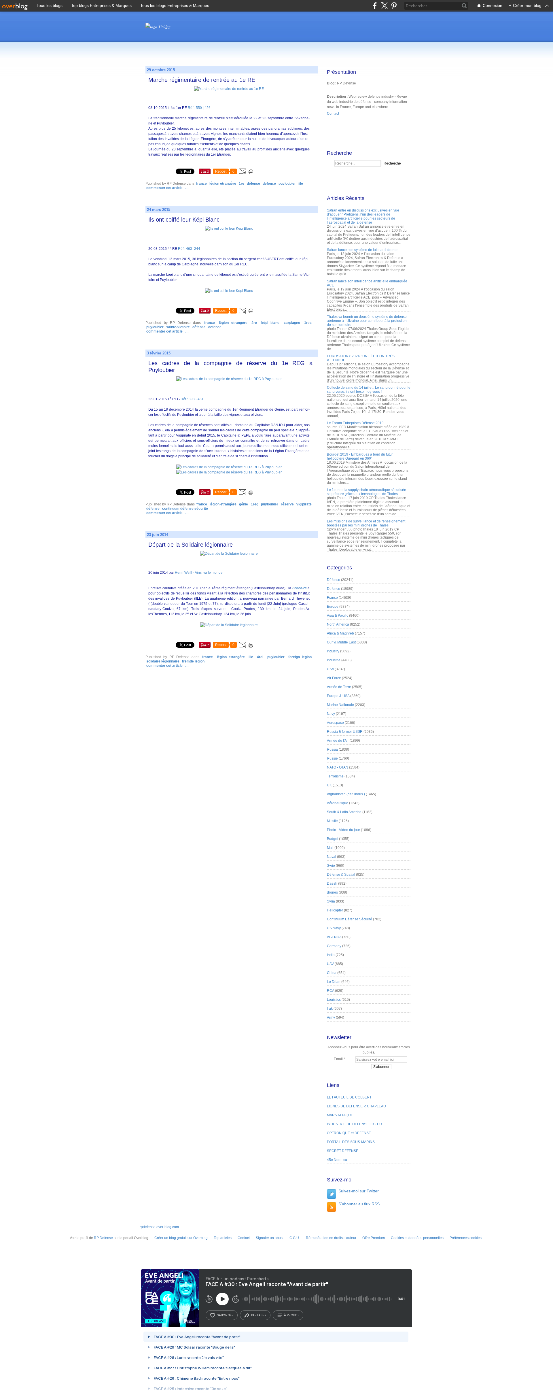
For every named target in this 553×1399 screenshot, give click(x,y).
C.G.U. (294, 1238)
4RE (254, 323)
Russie (332, 758)
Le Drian (333, 982)
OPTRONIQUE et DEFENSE (349, 1133)
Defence (269, 184)
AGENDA (334, 937)
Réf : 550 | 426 (199, 108)
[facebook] (374, 5)
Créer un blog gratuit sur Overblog (181, 1238)
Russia (332, 749)
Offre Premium (373, 1238)
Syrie (331, 866)
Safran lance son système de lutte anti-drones (362, 250)
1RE (241, 184)
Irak (330, 1009)
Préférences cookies (466, 1238)
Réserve (287, 504)
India (331, 955)
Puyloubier (287, 184)
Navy (331, 714)
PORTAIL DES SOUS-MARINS (351, 1142)
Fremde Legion (193, 661)
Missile (332, 821)
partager (258, 1315)
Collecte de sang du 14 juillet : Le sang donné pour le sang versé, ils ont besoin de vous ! (368, 390)
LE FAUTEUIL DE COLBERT (349, 1097)
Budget (332, 839)
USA (330, 669)
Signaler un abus (269, 1238)
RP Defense (103, 1238)
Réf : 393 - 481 (192, 399)
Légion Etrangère (222, 184)
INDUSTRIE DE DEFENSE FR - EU (354, 1124)
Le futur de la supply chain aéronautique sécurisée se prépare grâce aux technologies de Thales (366, 492)
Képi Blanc (270, 323)
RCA (330, 991)
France (201, 184)
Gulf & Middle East (341, 642)
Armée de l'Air (338, 741)
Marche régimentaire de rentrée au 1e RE (201, 80)
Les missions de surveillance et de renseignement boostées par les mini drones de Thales (366, 523)
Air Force (334, 678)
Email (338, 1059)
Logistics (334, 1000)
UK (329, 785)
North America (338, 624)
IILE (300, 184)
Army (331, 1017)
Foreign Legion (300, 657)
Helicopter (335, 910)
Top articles (223, 1238)
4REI (260, 657)
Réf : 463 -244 (189, 249)
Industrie (333, 660)
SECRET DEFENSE (342, 1151)
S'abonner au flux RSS (359, 1204)
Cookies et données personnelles (417, 1238)
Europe (332, 607)
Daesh (332, 883)
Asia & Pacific (337, 615)
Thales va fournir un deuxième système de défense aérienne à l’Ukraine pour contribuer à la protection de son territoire (367, 321)
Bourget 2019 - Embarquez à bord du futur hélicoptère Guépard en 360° (360, 456)
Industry (333, 651)
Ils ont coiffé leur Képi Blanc (183, 219)
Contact (333, 114)
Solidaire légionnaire (162, 661)
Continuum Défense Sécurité (185, 509)
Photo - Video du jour (343, 830)
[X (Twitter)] (384, 5)
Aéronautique (337, 803)
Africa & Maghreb (340, 633)
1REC (308, 323)
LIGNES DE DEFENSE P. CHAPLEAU (356, 1106)
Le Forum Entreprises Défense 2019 (355, 423)
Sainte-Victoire (178, 327)
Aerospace (335, 723)
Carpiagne (292, 323)
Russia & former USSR (345, 732)
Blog (330, 83)
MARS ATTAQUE (340, 1115)
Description (337, 97)
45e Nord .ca (337, 1160)
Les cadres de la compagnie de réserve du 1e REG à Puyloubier (230, 366)
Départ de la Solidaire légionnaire (190, 544)
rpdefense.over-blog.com (159, 1227)
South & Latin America (344, 812)
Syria (331, 901)
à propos (291, 1315)
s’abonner (225, 1315)
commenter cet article (164, 188)
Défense (253, 184)
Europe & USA (338, 696)
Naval (331, 857)
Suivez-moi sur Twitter (358, 1191)
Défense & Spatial (341, 875)
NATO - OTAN (337, 767)
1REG (254, 504)
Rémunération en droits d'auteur (331, 1238)
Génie (243, 504)
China (331, 973)
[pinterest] (393, 5)
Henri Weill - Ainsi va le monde (199, 573)
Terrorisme (335, 776)
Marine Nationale (340, 705)
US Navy (334, 928)
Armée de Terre (339, 687)
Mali (330, 848)
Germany (334, 946)
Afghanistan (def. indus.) (346, 794)
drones (332, 892)
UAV (330, 964)
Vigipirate (304, 504)
